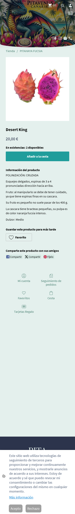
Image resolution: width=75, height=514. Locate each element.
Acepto (16, 508)
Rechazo (33, 508)
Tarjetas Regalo (24, 312)
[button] (19, 237)
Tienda (10, 51)
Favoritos (24, 298)
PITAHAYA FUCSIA (31, 51)
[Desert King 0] (37, 89)
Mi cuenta (24, 281)
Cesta (51, 298)
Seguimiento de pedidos (51, 282)
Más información (21, 497)
